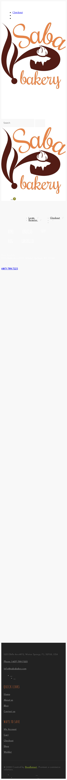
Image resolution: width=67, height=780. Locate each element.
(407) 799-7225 (9, 268)
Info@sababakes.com (15, 669)
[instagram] (14, 678)
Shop (43, 231)
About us (27, 231)
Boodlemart (31, 767)
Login (31, 218)
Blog (10, 240)
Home (11, 231)
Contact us (27, 240)
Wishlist (8, 752)
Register (33, 220)
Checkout (18, 12)
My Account (10, 729)
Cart (6, 735)
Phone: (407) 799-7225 (16, 661)
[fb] (11, 675)
